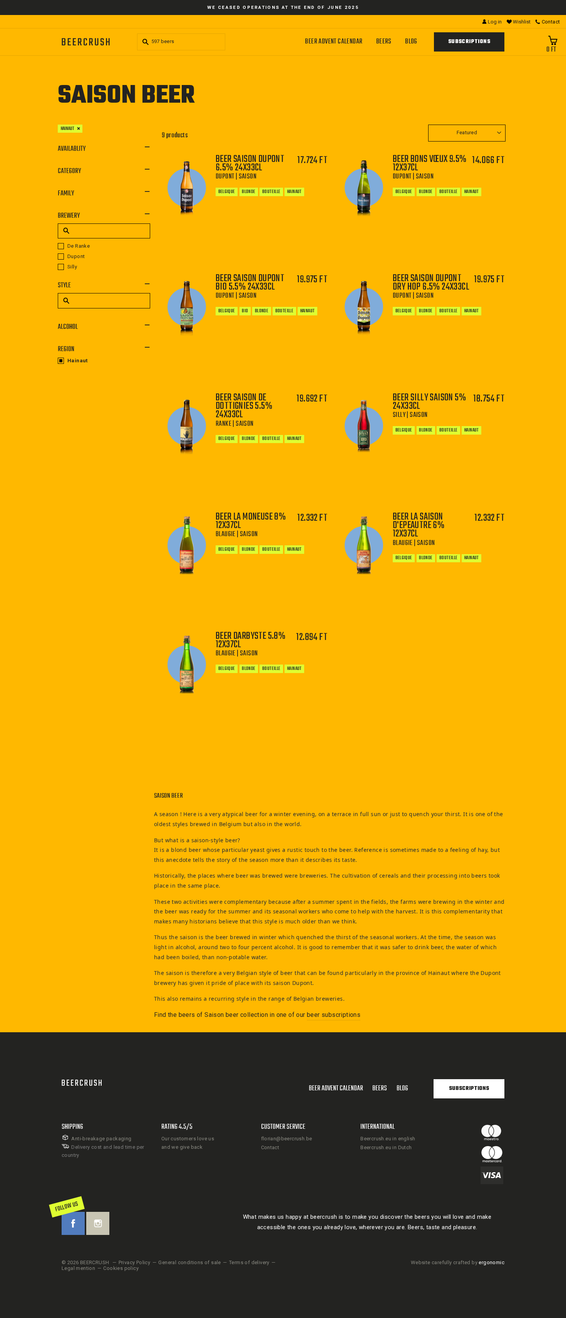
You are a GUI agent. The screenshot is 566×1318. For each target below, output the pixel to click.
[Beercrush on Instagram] (97, 1223)
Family (66, 193)
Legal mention (78, 1268)
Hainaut (67, 129)
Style (64, 285)
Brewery (69, 216)
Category (69, 171)
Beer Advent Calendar (333, 41)
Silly (72, 267)
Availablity (71, 149)
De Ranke (78, 246)
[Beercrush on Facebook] (73, 1223)
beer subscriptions (333, 1014)
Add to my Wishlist (287, 239)
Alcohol (68, 327)
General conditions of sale (189, 1262)
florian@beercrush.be (286, 1138)
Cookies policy (121, 1268)
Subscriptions (469, 41)
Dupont (76, 256)
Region (66, 349)
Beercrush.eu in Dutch (386, 1147)
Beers (384, 41)
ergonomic (491, 1262)
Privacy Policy (135, 1262)
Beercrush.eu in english (387, 1138)
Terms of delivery (249, 1262)
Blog (411, 41)
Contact (270, 1147)
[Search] (144, 42)
